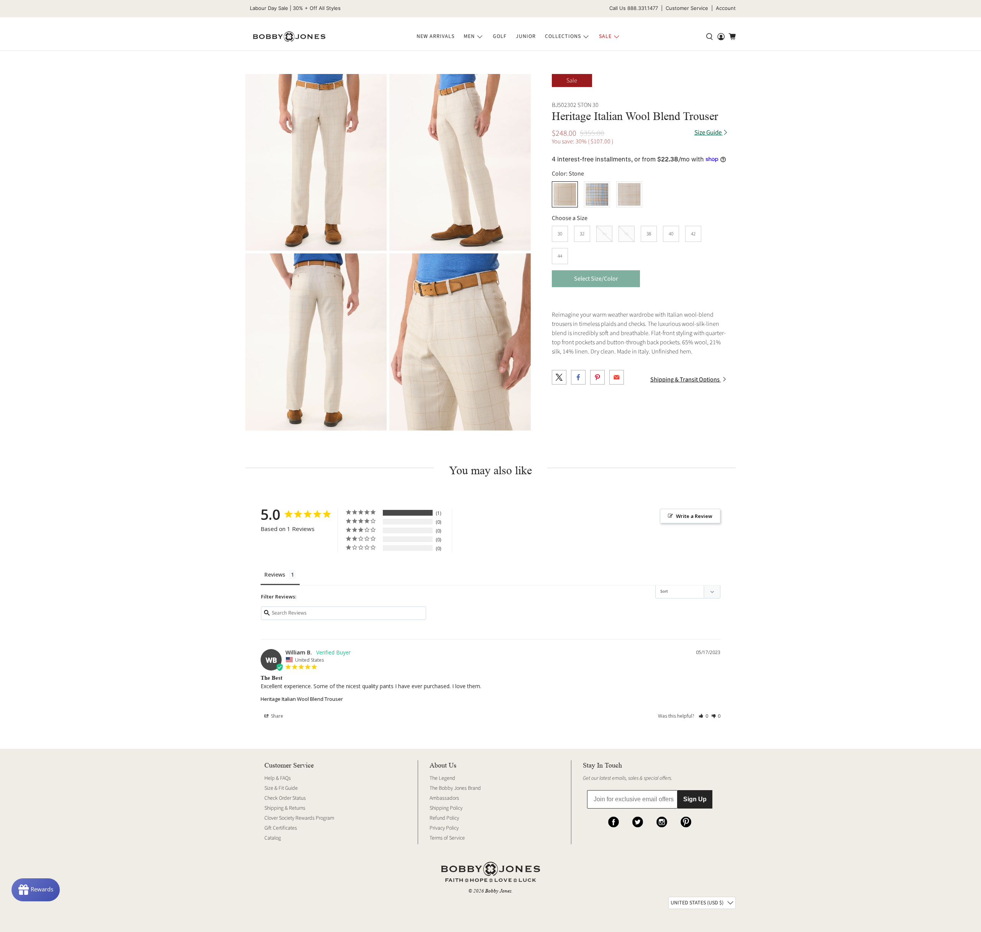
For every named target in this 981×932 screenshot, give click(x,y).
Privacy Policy (444, 828)
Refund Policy (444, 818)
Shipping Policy (446, 808)
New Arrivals (435, 36)
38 (648, 233)
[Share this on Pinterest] (597, 377)
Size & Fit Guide (281, 788)
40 (671, 233)
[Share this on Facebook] (578, 377)
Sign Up (695, 799)
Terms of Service (447, 838)
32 (582, 233)
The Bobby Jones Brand (455, 788)
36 (626, 233)
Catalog (272, 838)
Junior (526, 36)
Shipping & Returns (284, 808)
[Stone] (565, 194)
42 (693, 233)
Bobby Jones (498, 891)
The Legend (442, 778)
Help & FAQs (277, 778)
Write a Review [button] (694, 516)
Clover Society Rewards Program (299, 818)
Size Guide (708, 133)
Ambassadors (444, 798)
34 (604, 233)
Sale (605, 36)
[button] (703, 716)
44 (560, 256)
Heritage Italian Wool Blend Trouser (302, 698)
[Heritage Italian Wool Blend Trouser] (316, 162)
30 (560, 233)
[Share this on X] (559, 377)
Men (469, 36)
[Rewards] (35, 889)
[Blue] (597, 194)
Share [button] (276, 716)
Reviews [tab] (274, 574)
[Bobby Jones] (289, 36)
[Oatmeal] (629, 194)
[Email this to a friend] (616, 377)
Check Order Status (285, 798)
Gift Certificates (280, 828)
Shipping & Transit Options (685, 379)
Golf (500, 36)
